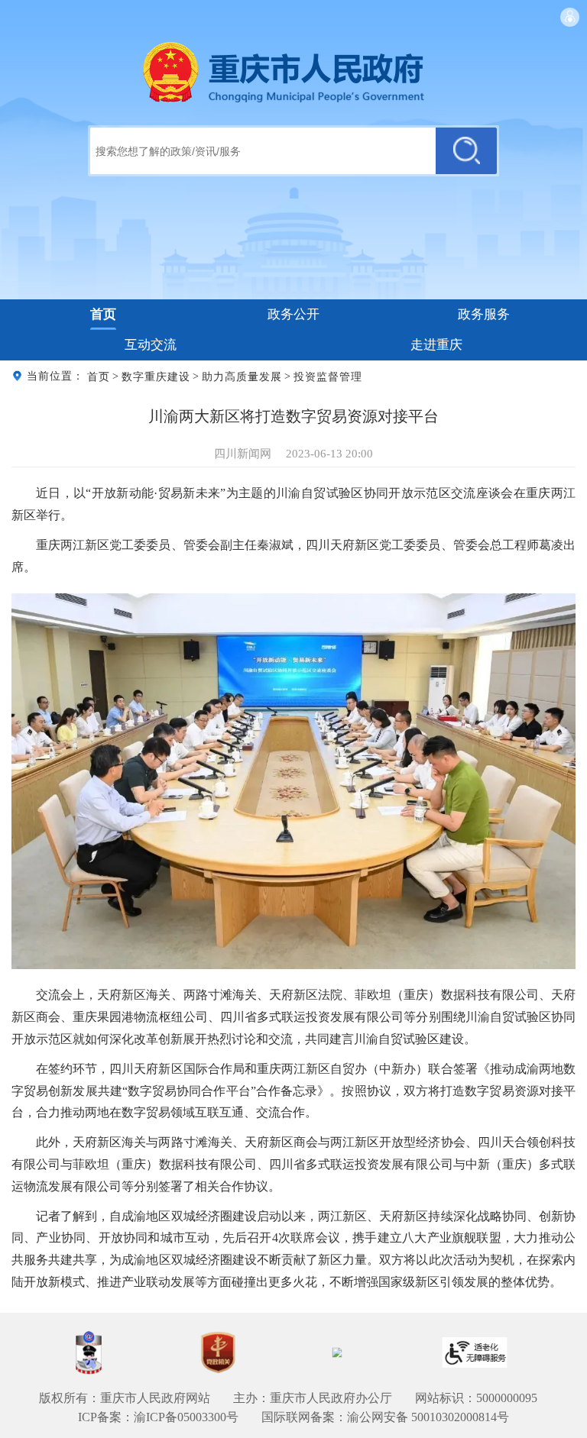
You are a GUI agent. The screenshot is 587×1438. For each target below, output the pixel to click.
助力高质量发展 (242, 376)
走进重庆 (436, 345)
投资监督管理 (328, 376)
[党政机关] (218, 1352)
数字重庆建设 (156, 376)
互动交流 (151, 345)
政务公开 (293, 314)
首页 (103, 314)
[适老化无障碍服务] (474, 1352)
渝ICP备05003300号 (186, 1417)
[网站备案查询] (89, 1353)
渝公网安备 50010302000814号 (428, 1417)
